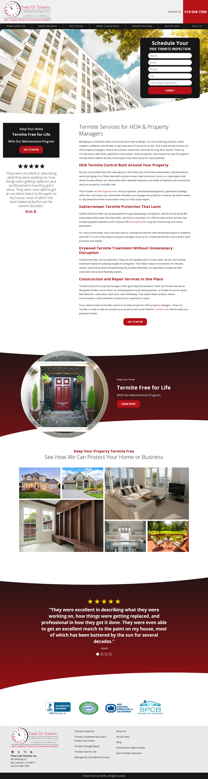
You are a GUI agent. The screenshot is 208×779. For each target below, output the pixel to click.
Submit (170, 90)
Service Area (122, 736)
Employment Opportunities (130, 747)
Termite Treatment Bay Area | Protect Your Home (90, 738)
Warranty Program (142, 26)
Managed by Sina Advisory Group (92, 757)
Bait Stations (76, 26)
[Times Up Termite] (27, 11)
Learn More (128, 403)
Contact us (160, 309)
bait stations (136, 221)
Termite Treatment (47, 26)
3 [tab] (106, 654)
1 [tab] (98, 654)
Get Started (135, 321)
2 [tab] (102, 654)
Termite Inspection (15, 26)
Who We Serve (172, 26)
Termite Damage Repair (107, 26)
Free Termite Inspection (129, 753)
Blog (118, 742)
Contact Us (174, 11)
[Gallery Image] (39, 483)
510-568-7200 (196, 11)
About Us (197, 26)
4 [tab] (110, 654)
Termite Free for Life (85, 751)
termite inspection (103, 191)
